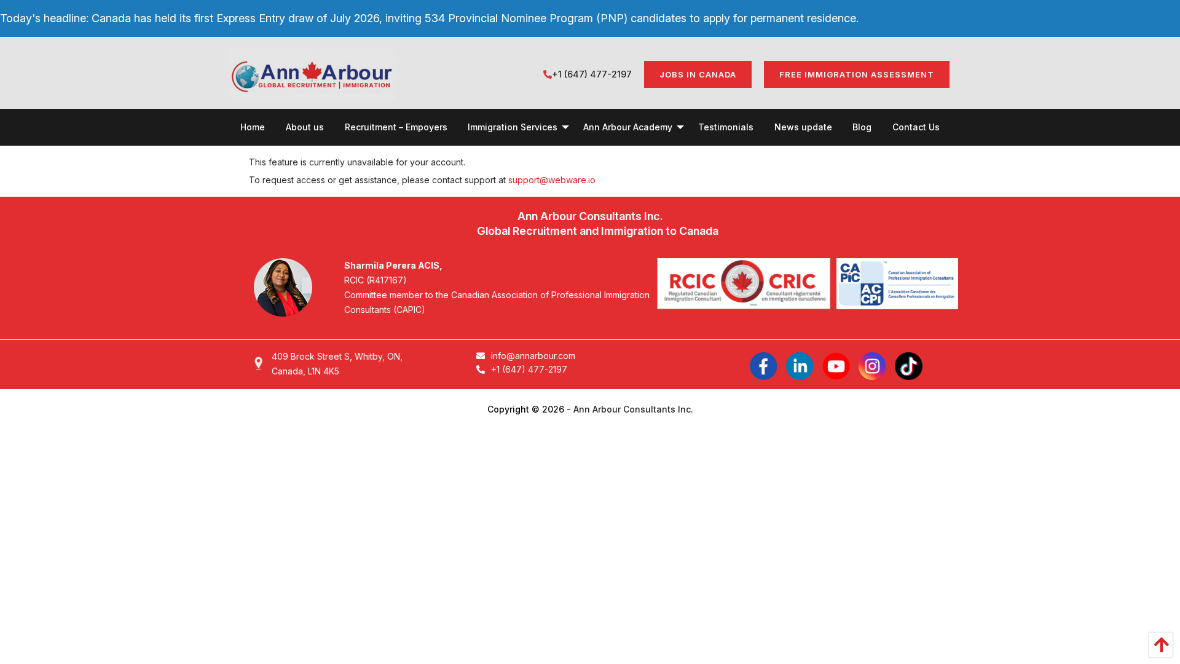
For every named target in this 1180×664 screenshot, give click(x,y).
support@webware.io (552, 180)
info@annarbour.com (533, 355)
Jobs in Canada (697, 74)
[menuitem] (252, 127)
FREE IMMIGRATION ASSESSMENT (856, 74)
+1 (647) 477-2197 (592, 74)
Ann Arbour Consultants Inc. (633, 409)
